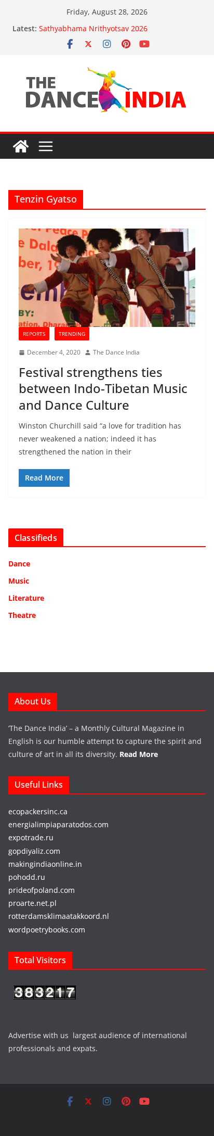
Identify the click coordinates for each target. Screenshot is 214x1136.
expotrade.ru (31, 837)
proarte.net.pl (32, 903)
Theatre (22, 615)
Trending (72, 333)
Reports (34, 333)
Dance (19, 564)
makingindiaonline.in (45, 864)
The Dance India (116, 352)
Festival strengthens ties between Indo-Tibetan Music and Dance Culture (103, 388)
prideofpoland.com (41, 890)
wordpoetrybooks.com (46, 930)
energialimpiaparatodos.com (58, 824)
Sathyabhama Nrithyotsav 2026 (93, 28)
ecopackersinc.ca (38, 811)
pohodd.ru (26, 877)
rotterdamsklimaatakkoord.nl (58, 916)
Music (18, 581)
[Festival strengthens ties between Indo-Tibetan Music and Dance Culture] (107, 278)
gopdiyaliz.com (34, 851)
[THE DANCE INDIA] (20, 146)
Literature (26, 598)
